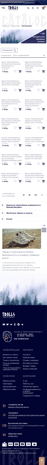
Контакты (27, 355)
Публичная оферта (30, 387)
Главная (5, 26)
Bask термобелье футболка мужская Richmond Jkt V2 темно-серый (34, 103)
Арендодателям (9, 387)
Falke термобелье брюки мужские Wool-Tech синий (34, 121)
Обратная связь (9, 389)
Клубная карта (29, 357)
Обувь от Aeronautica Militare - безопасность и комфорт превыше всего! (20, 255)
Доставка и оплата (30, 363)
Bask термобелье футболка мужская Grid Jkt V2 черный (34, 175)
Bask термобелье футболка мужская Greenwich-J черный (10, 65)
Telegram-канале (29, 2)
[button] (28, 8)
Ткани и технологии (11, 360)
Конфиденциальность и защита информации (32, 391)
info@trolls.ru (13, 436)
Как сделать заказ (10, 357)
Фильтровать (7, 50)
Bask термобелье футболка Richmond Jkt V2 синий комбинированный (11, 157)
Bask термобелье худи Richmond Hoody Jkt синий (10, 175)
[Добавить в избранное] (15, 71)
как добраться (21, 339)
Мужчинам (15, 26)
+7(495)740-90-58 (15, 405)
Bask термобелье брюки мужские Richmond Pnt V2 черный (33, 84)
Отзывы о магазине (30, 360)
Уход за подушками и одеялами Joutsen (12, 369)
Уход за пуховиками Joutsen (11, 364)
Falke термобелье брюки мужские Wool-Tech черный (34, 140)
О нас (25, 381)
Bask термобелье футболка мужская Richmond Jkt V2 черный (10, 122)
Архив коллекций (30, 369)
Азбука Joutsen (9, 381)
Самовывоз (13, 413)
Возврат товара (29, 366)
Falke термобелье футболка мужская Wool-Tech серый (10, 140)
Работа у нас (28, 384)
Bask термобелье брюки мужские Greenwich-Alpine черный (34, 65)
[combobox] (29, 55)
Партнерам (7, 384)
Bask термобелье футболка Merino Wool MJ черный (33, 157)
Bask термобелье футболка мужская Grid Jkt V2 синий (10, 83)
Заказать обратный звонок (18, 407)
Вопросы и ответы (10, 355)
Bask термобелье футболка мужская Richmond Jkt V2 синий (10, 103)
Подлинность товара (31, 396)
